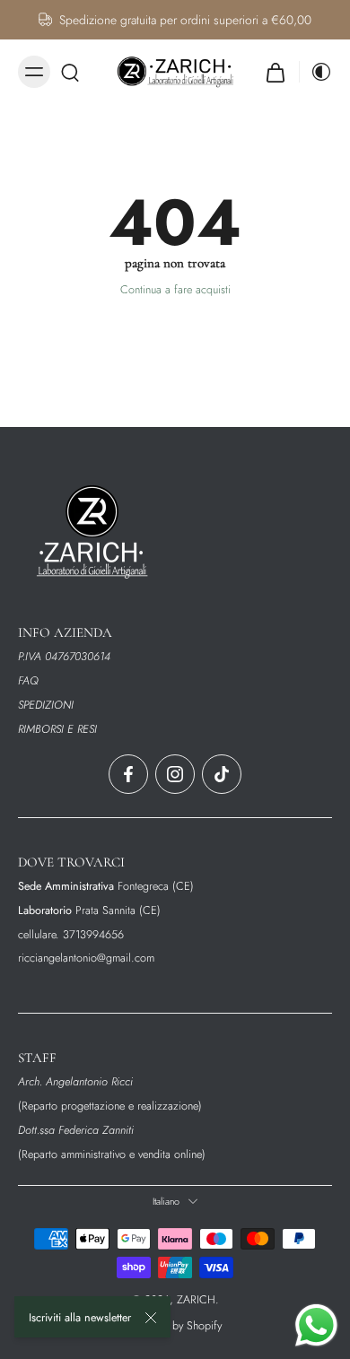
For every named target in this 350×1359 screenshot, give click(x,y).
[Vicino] (150, 1317)
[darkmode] (316, 72)
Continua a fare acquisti (175, 290)
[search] (70, 72)
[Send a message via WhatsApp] (316, 1325)
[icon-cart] (275, 72)
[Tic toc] (221, 774)
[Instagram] (175, 774)
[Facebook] (128, 774)
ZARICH (196, 1300)
